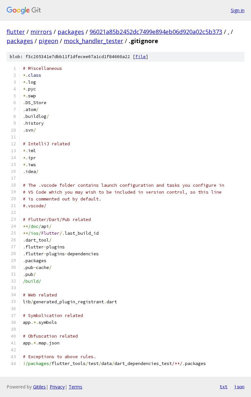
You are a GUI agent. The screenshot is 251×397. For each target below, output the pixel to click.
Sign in (237, 10)
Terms (75, 387)
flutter (16, 32)
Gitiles (39, 387)
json (239, 386)
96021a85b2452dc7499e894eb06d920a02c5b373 (156, 32)
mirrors (41, 32)
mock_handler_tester (93, 41)
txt (223, 386)
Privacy (57, 387)
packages (71, 32)
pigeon (48, 41)
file (140, 56)
